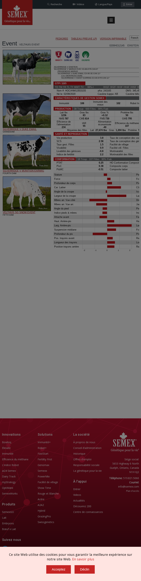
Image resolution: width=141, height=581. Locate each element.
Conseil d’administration (87, 448)
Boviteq (6, 442)
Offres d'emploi (82, 459)
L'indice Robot (10, 465)
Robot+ (42, 448)
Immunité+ (44, 442)
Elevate (6, 448)
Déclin (84, 569)
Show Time (44, 488)
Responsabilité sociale (86, 465)
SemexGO (8, 512)
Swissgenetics (46, 522)
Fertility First (45, 459)
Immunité (7, 453)
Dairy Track (9, 476)
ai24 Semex (9, 470)
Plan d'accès (132, 491)
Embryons (8, 523)
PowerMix (44, 476)
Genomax (43, 465)
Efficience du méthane (15, 459)
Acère (41, 499)
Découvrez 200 (82, 506)
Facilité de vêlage (48, 482)
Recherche (56, 4)
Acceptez (58, 569)
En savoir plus (83, 559)
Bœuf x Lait (9, 529)
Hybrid (41, 510)
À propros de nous (84, 442)
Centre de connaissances (88, 512)
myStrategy (9, 482)
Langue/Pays (104, 4)
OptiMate (7, 488)
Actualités (79, 500)
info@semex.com (128, 486)
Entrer (128, 4)
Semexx (42, 470)
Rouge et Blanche (48, 493)
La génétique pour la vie (87, 470)
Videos (77, 495)
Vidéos (79, 4)
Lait (4, 517)
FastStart (43, 453)
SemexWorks (10, 493)
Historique (79, 453)
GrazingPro (44, 516)
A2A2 (41, 505)
